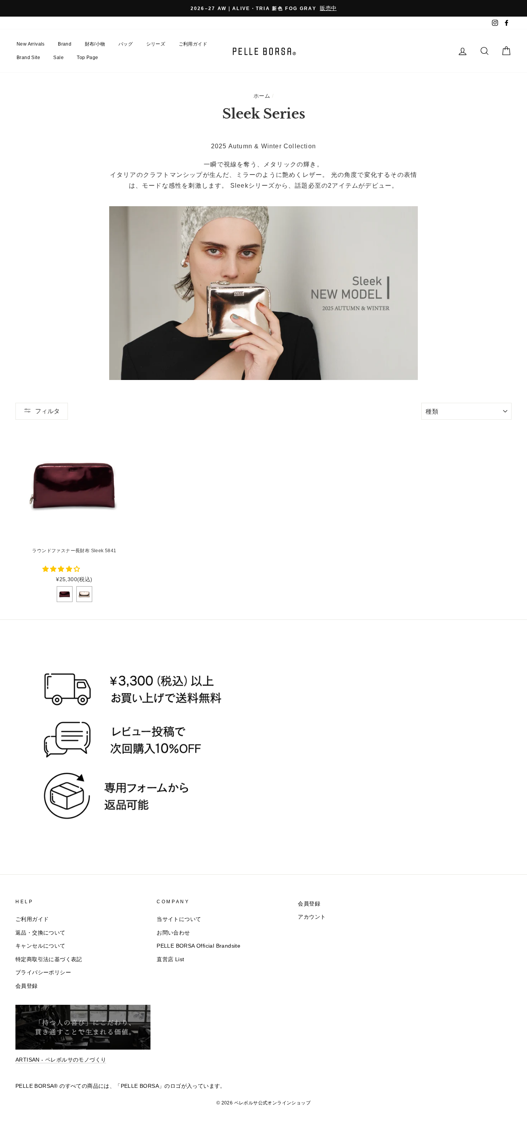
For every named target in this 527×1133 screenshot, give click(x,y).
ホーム (261, 96)
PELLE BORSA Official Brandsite (198, 946)
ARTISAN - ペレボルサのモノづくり (60, 1060)
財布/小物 (95, 44)
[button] (62, 569)
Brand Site (28, 57)
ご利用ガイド (193, 44)
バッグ (125, 44)
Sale (58, 57)
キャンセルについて (40, 946)
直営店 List (170, 959)
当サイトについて (179, 919)
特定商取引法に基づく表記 (48, 959)
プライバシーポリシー (43, 972)
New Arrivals (31, 44)
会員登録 (26, 986)
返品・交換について (40, 933)
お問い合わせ (173, 933)
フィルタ (47, 411)
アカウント (312, 917)
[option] (263, 8)
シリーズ (156, 44)
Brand (64, 44)
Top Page (87, 57)
